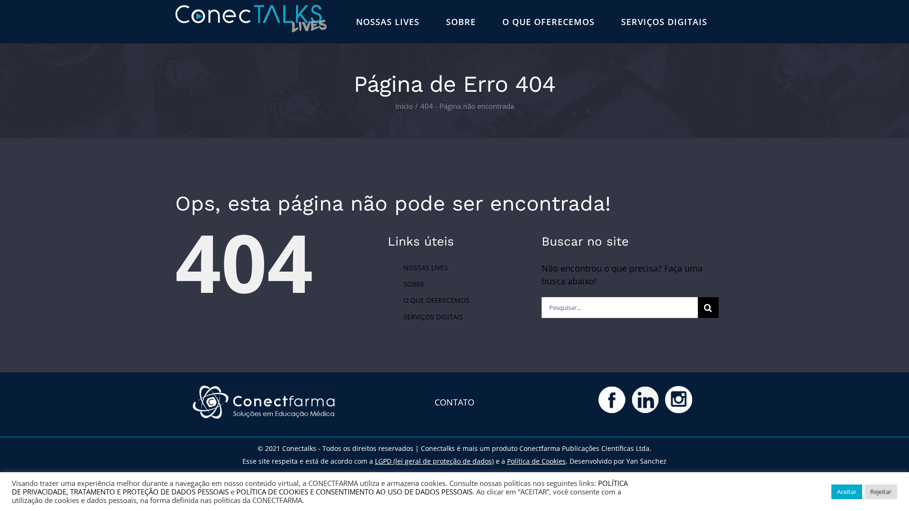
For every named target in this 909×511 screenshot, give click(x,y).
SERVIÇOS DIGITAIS (433, 316)
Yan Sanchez (646, 461)
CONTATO (454, 402)
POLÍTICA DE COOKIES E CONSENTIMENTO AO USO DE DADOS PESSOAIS (354, 491)
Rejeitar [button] (880, 491)
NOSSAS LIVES (425, 267)
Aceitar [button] (846, 491)
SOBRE (414, 284)
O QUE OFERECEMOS (436, 300)
